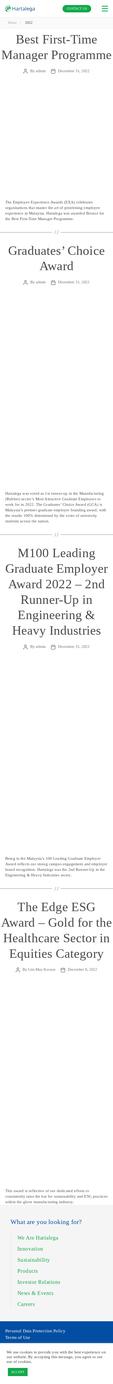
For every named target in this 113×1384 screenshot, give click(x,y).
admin (41, 71)
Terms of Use (17, 1337)
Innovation (30, 1249)
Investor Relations (38, 1282)
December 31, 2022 (74, 71)
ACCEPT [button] (17, 1372)
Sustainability (33, 1260)
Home (12, 23)
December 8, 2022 (82, 969)
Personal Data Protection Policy (35, 1330)
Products (27, 1271)
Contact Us (77, 9)
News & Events (35, 1293)
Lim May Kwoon (41, 969)
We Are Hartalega (37, 1238)
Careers (26, 1304)
